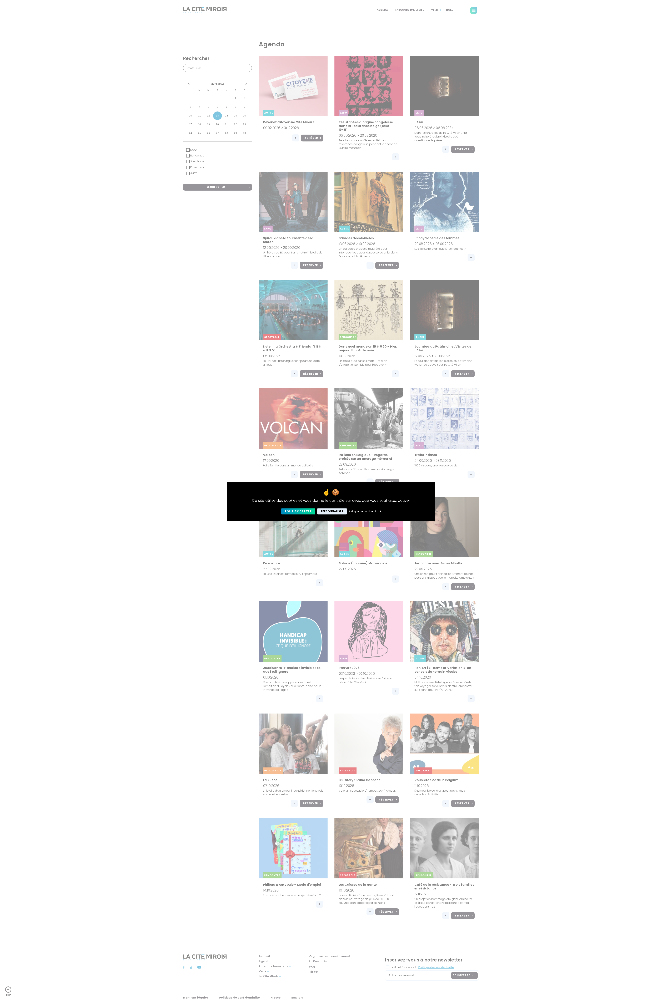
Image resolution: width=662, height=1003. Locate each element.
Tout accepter (298, 511)
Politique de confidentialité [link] (365, 511)
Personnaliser (332, 511)
